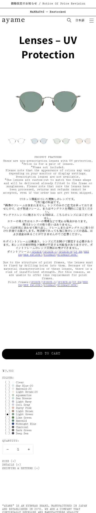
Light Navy (22, 402)
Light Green (23, 414)
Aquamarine (22, 395)
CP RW (78, 252)
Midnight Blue (25, 424)
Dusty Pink (22, 408)
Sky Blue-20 (23, 386)
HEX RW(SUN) (32, 255)
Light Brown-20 (26, 392)
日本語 (79, 20)
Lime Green (22, 418)
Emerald (20, 421)
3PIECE (36, 252)
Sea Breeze (22, 398)
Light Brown (23, 411)
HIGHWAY (50, 255)
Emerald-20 (22, 389)
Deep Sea (21, 433)
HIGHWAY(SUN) (67, 255)
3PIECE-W (65, 252)
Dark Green (22, 430)
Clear (19, 382)
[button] (91, 20)
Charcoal (21, 427)
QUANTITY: (10, 440)
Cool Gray (22, 405)
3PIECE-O (50, 252)
